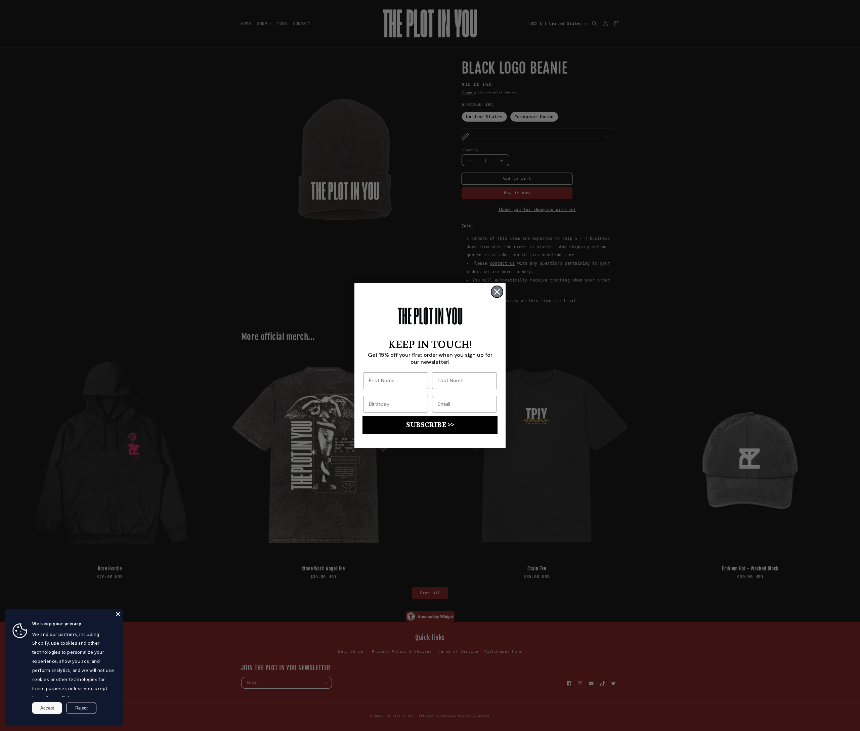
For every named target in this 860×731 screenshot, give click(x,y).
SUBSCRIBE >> (430, 425)
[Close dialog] (497, 292)
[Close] (118, 614)
